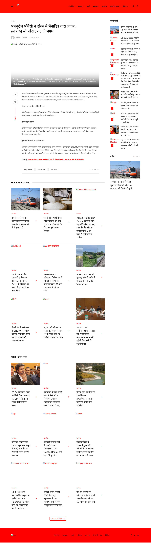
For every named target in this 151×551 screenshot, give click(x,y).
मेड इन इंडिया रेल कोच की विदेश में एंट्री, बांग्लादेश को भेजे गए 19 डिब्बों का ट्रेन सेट (85, 497)
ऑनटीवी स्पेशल (114, 6)
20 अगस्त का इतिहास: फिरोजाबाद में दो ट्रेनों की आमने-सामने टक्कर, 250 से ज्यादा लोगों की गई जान (53, 282)
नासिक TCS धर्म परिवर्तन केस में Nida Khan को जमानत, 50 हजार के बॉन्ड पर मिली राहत (129, 131)
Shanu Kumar (21, 37)
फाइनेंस (104, 6)
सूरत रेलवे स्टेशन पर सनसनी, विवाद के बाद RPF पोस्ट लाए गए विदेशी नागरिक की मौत (53, 332)
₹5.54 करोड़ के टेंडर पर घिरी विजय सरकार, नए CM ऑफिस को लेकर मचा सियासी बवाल (21, 399)
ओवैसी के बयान (41, 169)
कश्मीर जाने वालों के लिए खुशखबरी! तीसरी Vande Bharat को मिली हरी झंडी (20, 223)
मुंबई (88, 6)
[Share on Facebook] (15, 95)
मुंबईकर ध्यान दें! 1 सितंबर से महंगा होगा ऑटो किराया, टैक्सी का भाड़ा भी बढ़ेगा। (130, 52)
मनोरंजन (95, 6)
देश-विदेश (71, 6)
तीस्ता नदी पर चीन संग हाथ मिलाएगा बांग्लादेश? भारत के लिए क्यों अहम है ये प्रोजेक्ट (85, 399)
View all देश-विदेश (56, 519)
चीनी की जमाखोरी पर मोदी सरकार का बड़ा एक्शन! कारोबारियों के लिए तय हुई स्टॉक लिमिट (53, 224)
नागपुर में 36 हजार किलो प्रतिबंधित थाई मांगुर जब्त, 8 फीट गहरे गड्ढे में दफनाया (130, 94)
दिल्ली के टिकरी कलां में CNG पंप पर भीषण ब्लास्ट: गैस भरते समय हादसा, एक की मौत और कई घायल (21, 334)
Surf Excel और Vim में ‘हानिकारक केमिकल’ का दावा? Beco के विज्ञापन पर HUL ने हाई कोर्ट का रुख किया (20, 282)
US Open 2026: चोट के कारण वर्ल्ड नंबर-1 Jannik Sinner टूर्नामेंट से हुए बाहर (130, 41)
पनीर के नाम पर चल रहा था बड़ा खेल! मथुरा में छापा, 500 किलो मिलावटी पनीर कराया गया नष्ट (21, 449)
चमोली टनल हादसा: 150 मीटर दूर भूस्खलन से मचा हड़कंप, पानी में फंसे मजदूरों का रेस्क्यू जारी (53, 498)
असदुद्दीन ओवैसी (28, 169)
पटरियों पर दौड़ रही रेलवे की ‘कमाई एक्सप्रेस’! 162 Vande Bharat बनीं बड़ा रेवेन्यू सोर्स (53, 449)
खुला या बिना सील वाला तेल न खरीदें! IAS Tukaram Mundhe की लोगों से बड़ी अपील (130, 144)
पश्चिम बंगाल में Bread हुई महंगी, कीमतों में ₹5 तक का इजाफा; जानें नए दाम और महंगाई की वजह (85, 449)
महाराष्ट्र (80, 6)
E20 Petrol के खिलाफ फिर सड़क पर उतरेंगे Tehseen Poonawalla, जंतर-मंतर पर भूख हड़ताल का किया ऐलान (21, 500)
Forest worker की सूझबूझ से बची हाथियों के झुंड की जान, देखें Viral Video (85, 279)
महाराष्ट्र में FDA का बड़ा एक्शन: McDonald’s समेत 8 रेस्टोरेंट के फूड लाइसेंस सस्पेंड (130, 64)
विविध (124, 6)
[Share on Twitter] (15, 102)
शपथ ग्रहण (54, 169)
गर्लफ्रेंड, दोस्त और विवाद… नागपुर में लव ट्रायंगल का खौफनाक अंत (130, 105)
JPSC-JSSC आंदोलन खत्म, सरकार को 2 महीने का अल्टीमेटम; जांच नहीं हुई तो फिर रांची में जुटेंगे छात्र (85, 335)
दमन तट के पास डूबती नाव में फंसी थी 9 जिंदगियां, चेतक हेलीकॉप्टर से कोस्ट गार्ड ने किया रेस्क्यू (53, 399)
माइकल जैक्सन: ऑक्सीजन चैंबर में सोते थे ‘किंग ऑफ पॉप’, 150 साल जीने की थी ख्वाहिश (56, 160)
